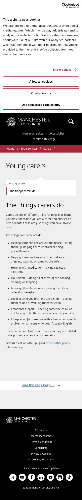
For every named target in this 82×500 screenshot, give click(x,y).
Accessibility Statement (41, 460)
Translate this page (43, 139)
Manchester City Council (34, 118)
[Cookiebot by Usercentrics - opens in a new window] (61, 5)
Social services (29, 149)
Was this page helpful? (38, 385)
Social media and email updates (41, 468)
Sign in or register (33, 133)
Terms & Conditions (41, 442)
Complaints (41, 448)
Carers (47, 149)
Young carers (17, 183)
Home (11, 149)
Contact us (41, 430)
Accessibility (56, 133)
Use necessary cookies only (41, 104)
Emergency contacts (41, 436)
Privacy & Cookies (41, 454)
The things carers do (22, 191)
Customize (38, 93)
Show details (62, 69)
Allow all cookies (41, 81)
